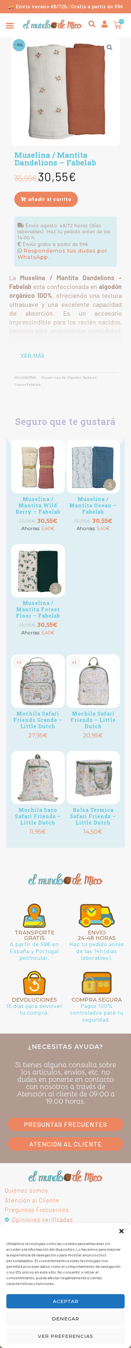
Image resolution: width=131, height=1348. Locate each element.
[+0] (38, 466)
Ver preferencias (65, 1336)
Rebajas (90, 377)
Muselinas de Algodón (61, 377)
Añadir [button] (38, 539)
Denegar (65, 1319)
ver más (33, 355)
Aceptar (66, 1301)
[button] (121, 1231)
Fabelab (34, 384)
